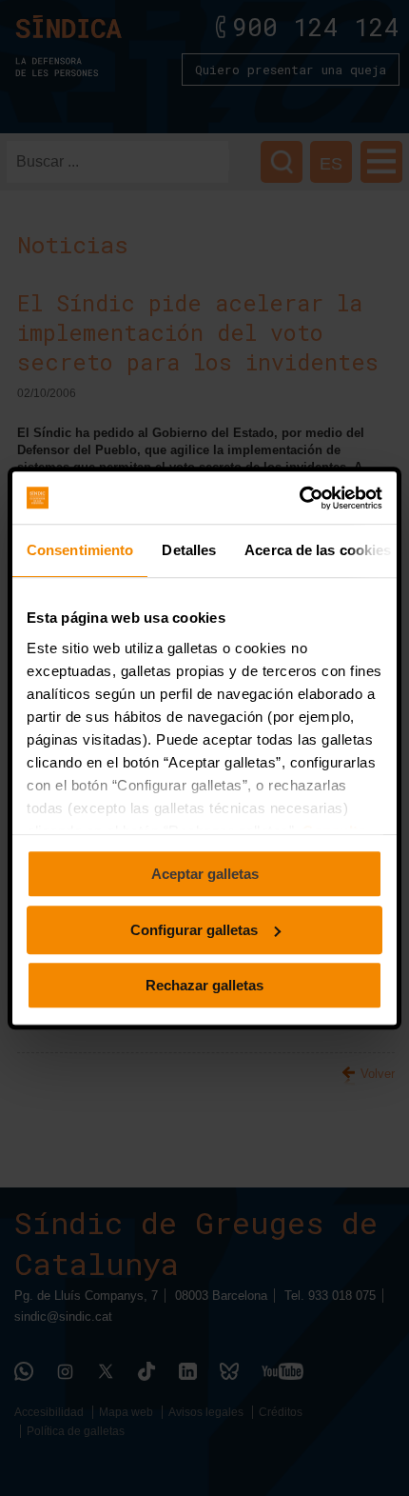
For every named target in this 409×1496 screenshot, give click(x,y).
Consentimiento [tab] (80, 550)
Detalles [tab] (189, 550)
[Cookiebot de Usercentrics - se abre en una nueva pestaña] (299, 498)
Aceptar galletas (205, 874)
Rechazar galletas (204, 985)
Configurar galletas (194, 930)
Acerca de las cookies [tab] (317, 550)
